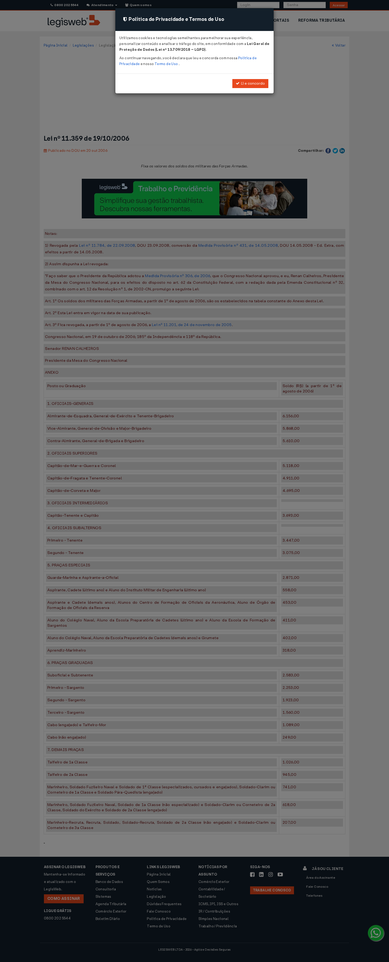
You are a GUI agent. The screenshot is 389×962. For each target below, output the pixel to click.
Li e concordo (252, 83)
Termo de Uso (167, 64)
